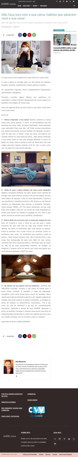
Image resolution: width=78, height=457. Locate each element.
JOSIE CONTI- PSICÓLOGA (10, 416)
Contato (54, 454)
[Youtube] (73, 1)
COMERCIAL (31, 394)
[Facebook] (56, 1)
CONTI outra (56, 52)
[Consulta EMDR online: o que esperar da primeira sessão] (65, 35)
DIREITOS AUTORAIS (8, 402)
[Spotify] (66, 1)
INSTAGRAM (43, 5)
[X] (70, 1)
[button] (74, 6)
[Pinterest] (63, 1)
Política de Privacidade (30, 454)
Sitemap (47, 454)
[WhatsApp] (34, 35)
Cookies (41, 454)
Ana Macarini (7, 26)
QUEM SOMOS (32, 400)
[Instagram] (60, 1)
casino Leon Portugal (65, 454)
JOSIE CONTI (26, 5)
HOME (19, 5)
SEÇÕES (35, 5)
